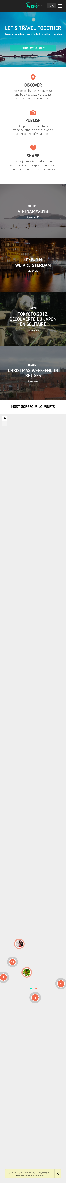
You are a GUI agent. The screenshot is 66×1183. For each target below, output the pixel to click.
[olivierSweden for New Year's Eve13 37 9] (19, 944)
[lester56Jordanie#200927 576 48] (27, 972)
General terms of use (36, 1175)
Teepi (33, 6)
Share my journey (33, 48)
